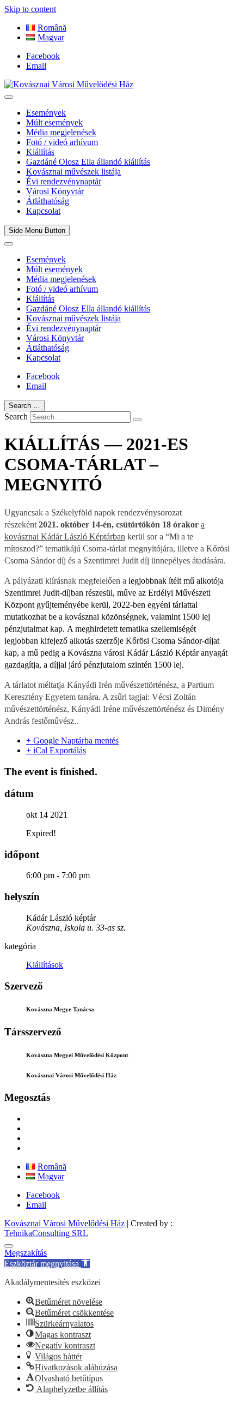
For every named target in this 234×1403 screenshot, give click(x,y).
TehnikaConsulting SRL (46, 1233)
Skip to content (30, 9)
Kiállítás (40, 152)
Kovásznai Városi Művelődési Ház (64, 1223)
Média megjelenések (61, 132)
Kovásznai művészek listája (73, 171)
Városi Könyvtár (55, 191)
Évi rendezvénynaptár (63, 181)
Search (16, 416)
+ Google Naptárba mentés (72, 740)
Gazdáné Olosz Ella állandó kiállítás (88, 161)
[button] (47, 1263)
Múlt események (54, 122)
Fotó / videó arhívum (62, 142)
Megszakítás (25, 1252)
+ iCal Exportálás (56, 750)
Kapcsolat (43, 210)
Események (46, 112)
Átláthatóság (47, 201)
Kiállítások (44, 964)
